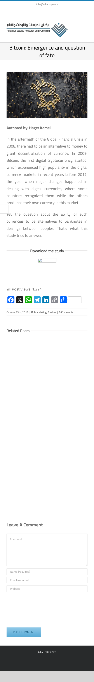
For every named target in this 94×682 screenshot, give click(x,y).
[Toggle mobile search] (78, 23)
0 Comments (66, 312)
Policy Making (39, 312)
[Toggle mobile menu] (85, 23)
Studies (52, 312)
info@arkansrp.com (47, 4)
